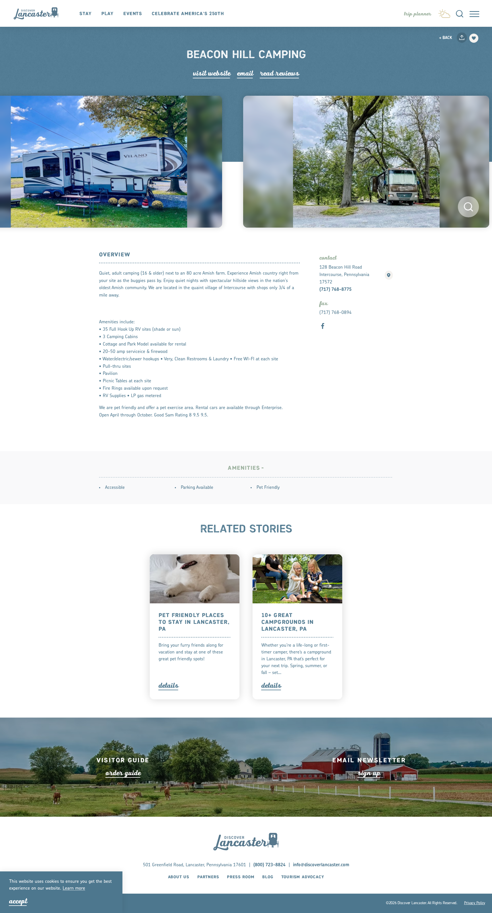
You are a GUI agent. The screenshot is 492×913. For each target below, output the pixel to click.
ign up (369, 773)
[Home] (39, 13)
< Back (445, 38)
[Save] (473, 38)
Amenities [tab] (244, 468)
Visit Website (211, 73)
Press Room (240, 877)
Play (107, 14)
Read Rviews (279, 73)
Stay (85, 14)
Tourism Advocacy (302, 877)
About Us (178, 877)
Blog (267, 877)
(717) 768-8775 (335, 289)
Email (245, 73)
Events (132, 14)
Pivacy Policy (474, 903)
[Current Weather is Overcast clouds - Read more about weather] (444, 12)
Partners (208, 877)
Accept (18, 901)
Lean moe (74, 888)
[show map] (389, 275)
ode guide (123, 773)
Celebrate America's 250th (188, 14)
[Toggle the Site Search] (459, 13)
